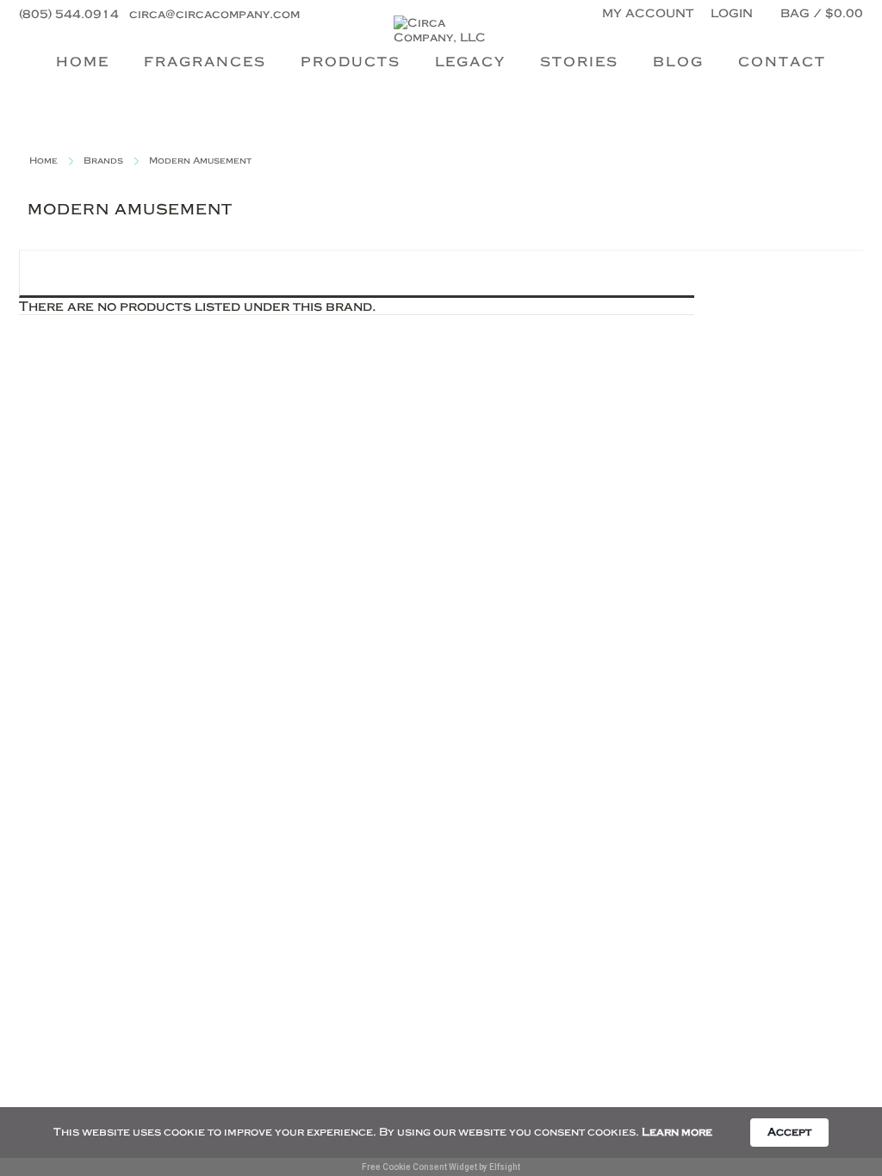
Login (732, 13)
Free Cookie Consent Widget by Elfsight (441, 1167)
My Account (647, 13)
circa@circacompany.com (214, 14)
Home (82, 61)
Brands (103, 160)
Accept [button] (789, 1131)
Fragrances (205, 61)
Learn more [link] (677, 1131)
